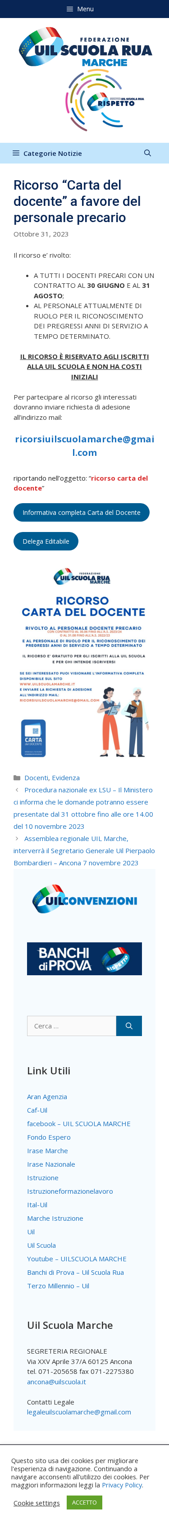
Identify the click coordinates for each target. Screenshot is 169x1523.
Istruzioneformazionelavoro (70, 1191)
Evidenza (66, 777)
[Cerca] (129, 1026)
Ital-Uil (37, 1204)
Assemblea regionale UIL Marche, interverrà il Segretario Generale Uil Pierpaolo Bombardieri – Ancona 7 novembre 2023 (84, 850)
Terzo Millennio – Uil (58, 1285)
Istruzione (43, 1177)
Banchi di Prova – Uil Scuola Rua (75, 1272)
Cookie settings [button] (37, 1503)
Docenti (36, 777)
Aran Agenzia (47, 1096)
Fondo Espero (49, 1136)
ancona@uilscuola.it (56, 1381)
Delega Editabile (46, 541)
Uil (31, 1231)
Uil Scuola (41, 1245)
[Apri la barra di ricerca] (147, 153)
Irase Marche (47, 1150)
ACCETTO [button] (84, 1502)
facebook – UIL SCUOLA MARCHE (79, 1123)
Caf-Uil (37, 1109)
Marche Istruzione (55, 1218)
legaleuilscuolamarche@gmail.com (79, 1411)
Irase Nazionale (51, 1163)
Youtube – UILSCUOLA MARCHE (77, 1258)
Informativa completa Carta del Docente (82, 512)
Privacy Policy (122, 1484)
